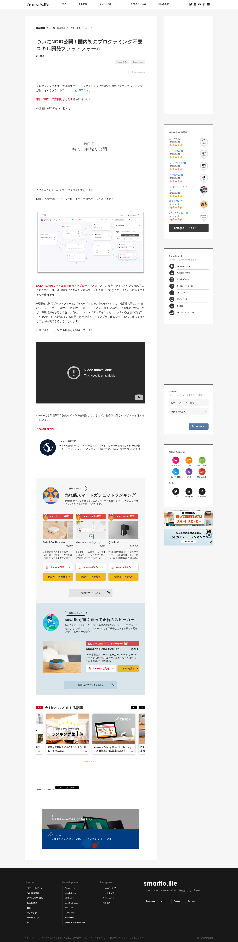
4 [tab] (91, 761)
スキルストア (194, 228)
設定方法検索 (33, 893)
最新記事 (83, 4)
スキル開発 (176, 477)
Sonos (180, 306)
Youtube (177, 901)
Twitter (175, 497)
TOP (64, 4)
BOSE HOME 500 (185, 312)
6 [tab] (95, 761)
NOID (82, 90)
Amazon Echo (122, 62)
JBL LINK (182, 292)
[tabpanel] (113, 734)
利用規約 (106, 903)
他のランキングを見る (90, 593)
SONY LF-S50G (185, 286)
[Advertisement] (90, 774)
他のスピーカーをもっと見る (90, 685)
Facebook (202, 497)
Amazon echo (183, 266)
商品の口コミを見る (57, 576)
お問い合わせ (108, 898)
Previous (134, 707)
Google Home (138, 62)
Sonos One (69, 918)
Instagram (189, 497)
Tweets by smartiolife (45, 789)
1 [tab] (85, 761)
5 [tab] (93, 761)
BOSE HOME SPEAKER (75, 922)
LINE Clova (183, 279)
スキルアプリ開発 (35, 898)
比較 (189, 465)
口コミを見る (128, 668)
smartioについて (109, 888)
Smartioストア (33, 918)
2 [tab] (87, 761)
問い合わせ (164, 4)
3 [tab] (89, 761)
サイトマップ (108, 893)
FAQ (189, 477)
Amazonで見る (58, 567)
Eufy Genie (182, 299)
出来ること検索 (138, 4)
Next (142, 707)
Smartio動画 (202, 465)
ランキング (176, 465)
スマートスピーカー (109, 4)
